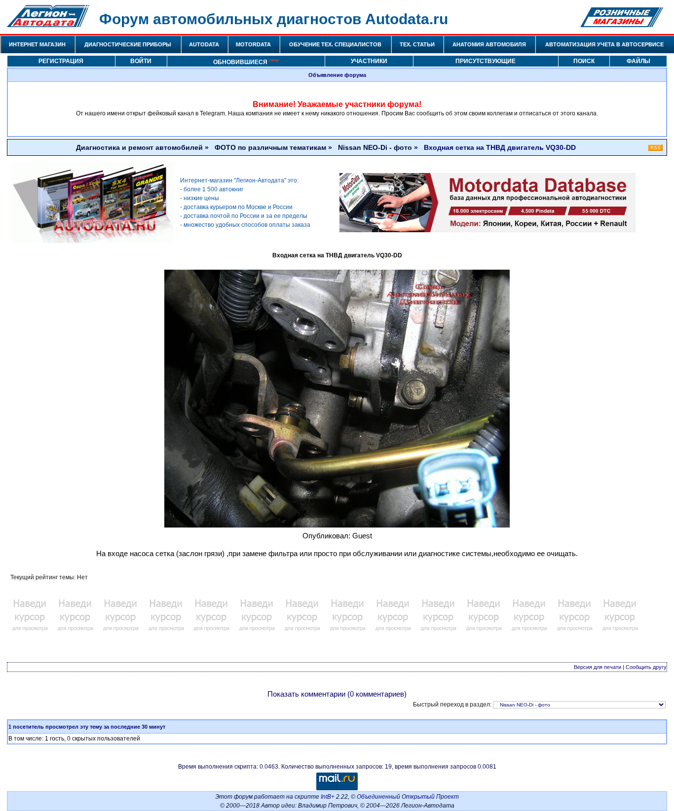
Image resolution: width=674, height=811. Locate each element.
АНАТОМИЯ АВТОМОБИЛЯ (489, 44)
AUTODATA (204, 44)
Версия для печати (597, 667)
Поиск (584, 61)
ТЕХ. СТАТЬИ (417, 44)
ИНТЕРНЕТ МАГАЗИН (37, 44)
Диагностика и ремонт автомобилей (139, 147)
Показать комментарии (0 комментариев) (337, 694)
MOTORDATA (253, 44)
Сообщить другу (646, 667)
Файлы (638, 61)
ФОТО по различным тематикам (270, 147)
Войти (140, 61)
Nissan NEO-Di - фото (375, 147)
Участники (369, 61)
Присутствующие (485, 61)
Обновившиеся (246, 61)
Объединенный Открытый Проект (408, 796)
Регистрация (60, 61)
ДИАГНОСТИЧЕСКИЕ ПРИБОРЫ (127, 44)
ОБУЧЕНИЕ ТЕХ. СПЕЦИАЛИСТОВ (335, 44)
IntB (326, 796)
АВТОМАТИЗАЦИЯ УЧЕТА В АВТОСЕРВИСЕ (604, 44)
